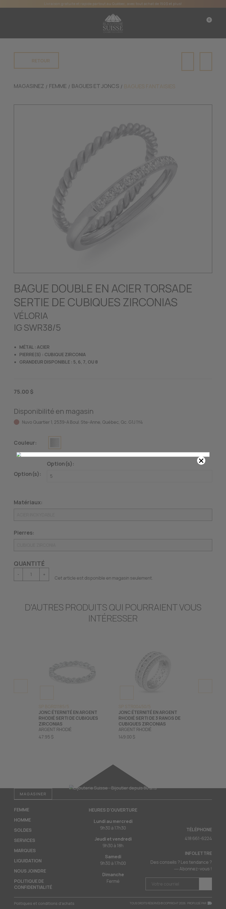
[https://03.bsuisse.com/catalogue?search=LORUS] (113, 454)
